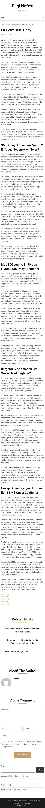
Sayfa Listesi (6, 785)
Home (3, 25)
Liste (3, 781)
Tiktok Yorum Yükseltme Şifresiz (13, 790)
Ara (2, 766)
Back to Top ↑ (22, 805)
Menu (3, 17)
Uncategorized (13, 25)
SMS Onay (5, 594)
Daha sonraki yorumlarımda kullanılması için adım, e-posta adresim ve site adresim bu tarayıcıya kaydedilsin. (23, 744)
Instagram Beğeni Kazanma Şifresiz (14, 776)
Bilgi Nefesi (22, 6)
